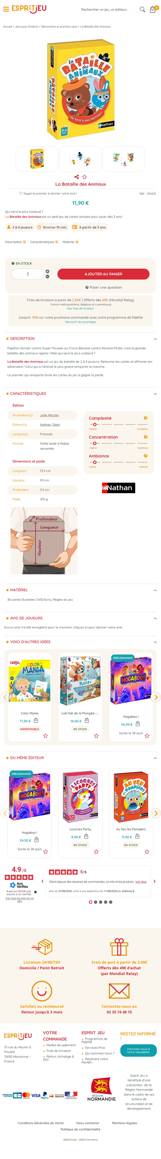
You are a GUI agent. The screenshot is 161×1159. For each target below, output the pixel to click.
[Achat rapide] (87, 720)
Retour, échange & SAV (58, 1058)
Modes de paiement (61, 1045)
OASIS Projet (70, 1139)
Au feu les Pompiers (131, 829)
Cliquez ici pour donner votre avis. (98, 627)
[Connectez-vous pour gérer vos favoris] (84, 177)
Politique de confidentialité (80, 1129)
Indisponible (29, 729)
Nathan (45, 425)
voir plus (140, 881)
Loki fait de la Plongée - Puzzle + (80, 713)
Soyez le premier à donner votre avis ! (50, 193)
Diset (56, 425)
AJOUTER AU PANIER (103, 274)
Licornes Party (80, 829)
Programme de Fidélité (95, 1040)
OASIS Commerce (88, 1139)
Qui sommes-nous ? (99, 1053)
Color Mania (29, 713)
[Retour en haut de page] (152, 1146)
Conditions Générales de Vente (41, 1123)
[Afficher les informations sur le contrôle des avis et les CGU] (35, 892)
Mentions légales (124, 1123)
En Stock (80, 729)
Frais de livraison (58, 1051)
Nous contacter (87, 1123)
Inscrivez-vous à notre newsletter (138, 1050)
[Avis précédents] (42, 881)
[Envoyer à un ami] (76, 177)
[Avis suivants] (154, 881)
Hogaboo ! (131, 717)
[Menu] (6, 9)
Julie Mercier (49, 415)
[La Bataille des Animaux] (37, 159)
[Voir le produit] (36, 720)
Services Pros (94, 1048)
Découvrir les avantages (80, 321)
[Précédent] (5, 697)
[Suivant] (156, 697)
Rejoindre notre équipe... (95, 1060)
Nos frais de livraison (80, 308)
